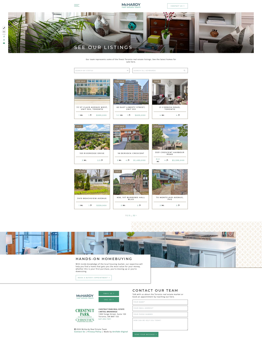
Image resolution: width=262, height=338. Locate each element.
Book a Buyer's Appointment (93, 278)
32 (134, 215)
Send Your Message (145, 334)
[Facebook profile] (4, 36)
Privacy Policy (95, 332)
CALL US (108, 300)
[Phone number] (4, 28)
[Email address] (4, 32)
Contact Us (177, 6)
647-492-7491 (105, 319)
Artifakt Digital (120, 332)
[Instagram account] (4, 40)
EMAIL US (107, 293)
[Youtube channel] (4, 43)
